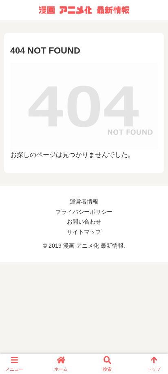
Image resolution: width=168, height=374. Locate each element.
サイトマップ (84, 231)
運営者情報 (84, 201)
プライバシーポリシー (84, 211)
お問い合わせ (84, 221)
